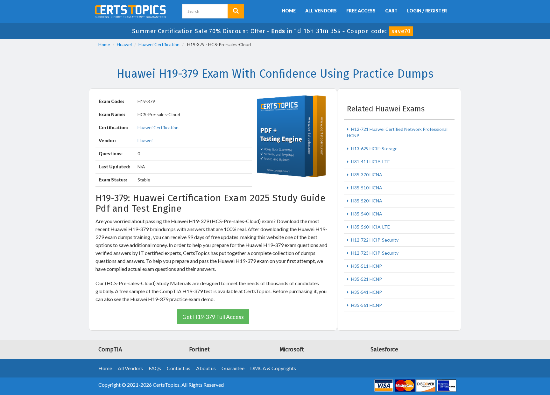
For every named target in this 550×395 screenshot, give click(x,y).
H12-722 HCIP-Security (374, 240)
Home (289, 10)
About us (206, 368)
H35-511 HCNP (366, 266)
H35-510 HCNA (366, 187)
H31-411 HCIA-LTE (370, 161)
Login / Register (427, 10)
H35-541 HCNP (366, 292)
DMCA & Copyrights (273, 368)
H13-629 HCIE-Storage (374, 148)
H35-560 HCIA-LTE (370, 226)
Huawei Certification (159, 44)
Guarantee (233, 368)
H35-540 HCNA (366, 213)
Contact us (178, 368)
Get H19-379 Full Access (213, 316)
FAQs (155, 368)
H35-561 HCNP (366, 305)
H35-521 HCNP (366, 279)
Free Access (361, 10)
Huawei (124, 44)
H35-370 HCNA (366, 174)
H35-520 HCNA (366, 200)
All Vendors (321, 10)
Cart (391, 10)
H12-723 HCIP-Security (374, 253)
